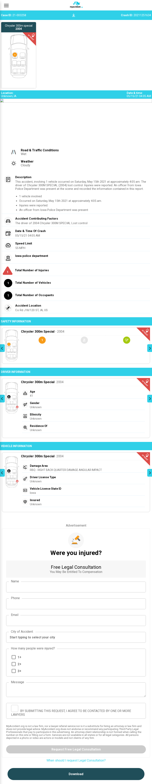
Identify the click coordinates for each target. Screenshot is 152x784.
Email (14, 615)
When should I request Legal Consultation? (76, 760)
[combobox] (76, 637)
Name (15, 581)
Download (76, 774)
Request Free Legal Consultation (76, 749)
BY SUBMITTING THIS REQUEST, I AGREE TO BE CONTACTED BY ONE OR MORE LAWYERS (71, 713)
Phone (15, 598)
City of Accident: (22, 631)
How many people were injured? (33, 648)
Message (17, 682)
